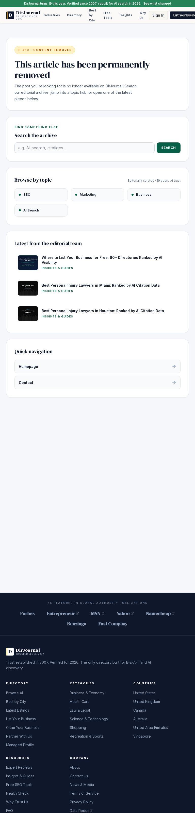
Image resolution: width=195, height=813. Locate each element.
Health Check (17, 793)
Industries (51, 15)
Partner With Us (19, 736)
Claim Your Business (22, 727)
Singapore (142, 736)
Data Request (81, 810)
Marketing (88, 194)
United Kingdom (146, 701)
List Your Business (21, 719)
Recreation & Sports (86, 736)
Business (144, 194)
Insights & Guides (20, 776)
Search (168, 147)
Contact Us (79, 776)
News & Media (82, 784)
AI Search (31, 210)
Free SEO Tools (19, 784)
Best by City (92, 15)
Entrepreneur (61, 613)
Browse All (15, 693)
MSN (96, 613)
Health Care (80, 701)
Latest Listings (17, 710)
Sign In (158, 15)
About (75, 767)
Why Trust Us (17, 802)
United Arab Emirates (150, 727)
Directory (74, 15)
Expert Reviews (19, 767)
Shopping (78, 727)
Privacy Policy (81, 802)
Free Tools (107, 15)
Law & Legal (80, 710)
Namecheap (158, 613)
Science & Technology (89, 719)
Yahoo (123, 613)
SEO (26, 194)
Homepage (97, 366)
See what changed (157, 3)
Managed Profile (20, 745)
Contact (97, 382)
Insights (125, 15)
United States (144, 693)
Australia (140, 719)
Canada (139, 710)
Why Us (142, 15)
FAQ (9, 810)
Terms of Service (84, 793)
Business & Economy (87, 693)
